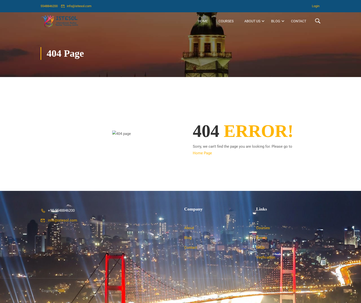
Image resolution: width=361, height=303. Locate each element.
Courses (226, 21)
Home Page (202, 153)
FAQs (260, 247)
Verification (265, 257)
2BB (61, 291)
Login (315, 6)
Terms (315, 290)
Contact (298, 21)
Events (261, 238)
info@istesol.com (79, 6)
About (189, 228)
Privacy (295, 290)
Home (203, 21)
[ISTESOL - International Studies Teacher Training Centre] (59, 21)
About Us (252, 21)
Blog (275, 21)
